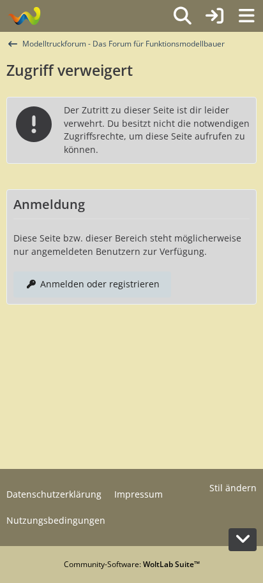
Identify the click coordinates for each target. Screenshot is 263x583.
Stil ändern (233, 488)
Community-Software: (132, 564)
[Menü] (246, 16)
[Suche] (182, 16)
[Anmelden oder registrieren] (214, 16)
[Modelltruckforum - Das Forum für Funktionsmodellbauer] (24, 16)
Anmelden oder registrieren (100, 284)
